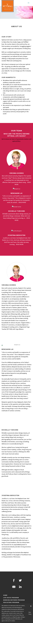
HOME (5, 595)
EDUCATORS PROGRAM (11, 602)
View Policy (30, 613)
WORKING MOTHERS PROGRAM (14, 600)
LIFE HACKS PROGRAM (11, 597)
